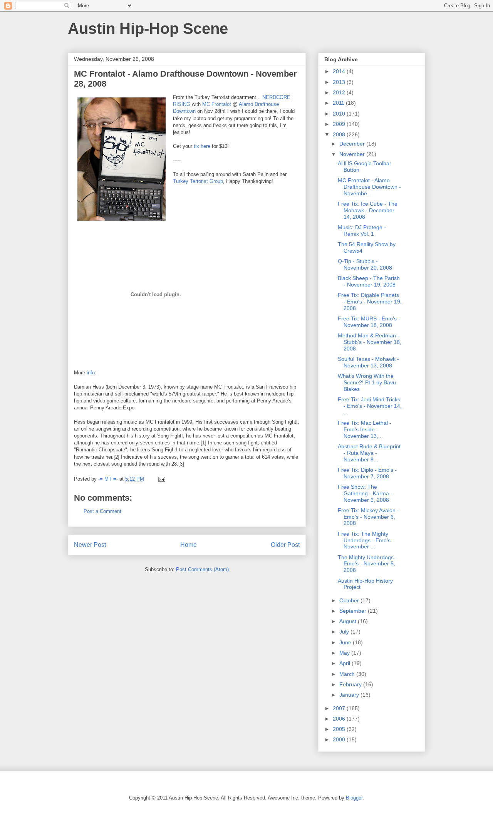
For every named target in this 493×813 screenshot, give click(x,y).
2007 (340, 708)
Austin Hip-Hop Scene (148, 28)
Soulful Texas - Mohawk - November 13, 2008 (368, 362)
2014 (340, 71)
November (352, 154)
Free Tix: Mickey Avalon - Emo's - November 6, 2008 (368, 516)
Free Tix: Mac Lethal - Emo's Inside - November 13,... (364, 429)
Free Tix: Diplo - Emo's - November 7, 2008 (367, 473)
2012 (340, 92)
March (347, 674)
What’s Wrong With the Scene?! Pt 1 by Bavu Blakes (367, 382)
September (353, 611)
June (346, 642)
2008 (340, 134)
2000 (340, 739)
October (350, 600)
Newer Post (90, 544)
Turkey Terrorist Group (198, 181)
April (345, 663)
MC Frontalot (216, 104)
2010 (340, 114)
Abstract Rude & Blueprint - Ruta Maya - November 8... (369, 453)
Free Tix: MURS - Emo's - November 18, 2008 (369, 321)
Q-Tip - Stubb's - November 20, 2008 (365, 264)
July (344, 632)
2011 (339, 103)
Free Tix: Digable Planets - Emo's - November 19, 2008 (370, 301)
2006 (340, 719)
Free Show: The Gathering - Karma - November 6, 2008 (365, 493)
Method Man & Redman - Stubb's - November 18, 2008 (369, 342)
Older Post (285, 544)
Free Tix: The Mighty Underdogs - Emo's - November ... (366, 540)
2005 (340, 729)
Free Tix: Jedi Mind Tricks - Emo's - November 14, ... (370, 406)
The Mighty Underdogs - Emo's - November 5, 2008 (367, 563)
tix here (202, 146)
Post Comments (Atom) (202, 569)
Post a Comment (102, 511)
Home (188, 544)
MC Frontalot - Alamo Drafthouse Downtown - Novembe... (369, 186)
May (345, 653)
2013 (340, 82)
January (350, 695)
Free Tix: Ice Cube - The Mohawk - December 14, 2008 (367, 210)
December (352, 144)
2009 (340, 124)
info (91, 372)
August (348, 621)
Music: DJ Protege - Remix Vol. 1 (362, 230)
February (351, 684)
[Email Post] (161, 479)
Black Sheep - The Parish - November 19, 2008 (369, 281)
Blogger (354, 798)
